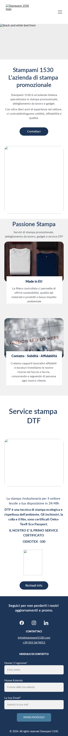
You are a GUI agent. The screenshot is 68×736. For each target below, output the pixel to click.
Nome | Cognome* (16, 663)
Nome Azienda (13, 680)
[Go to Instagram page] (34, 623)
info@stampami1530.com (34, 637)
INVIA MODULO (34, 717)
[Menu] (60, 12)
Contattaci (34, 131)
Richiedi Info (33, 585)
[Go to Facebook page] (22, 623)
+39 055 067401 (33, 642)
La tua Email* (12, 697)
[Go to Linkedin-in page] (46, 623)
